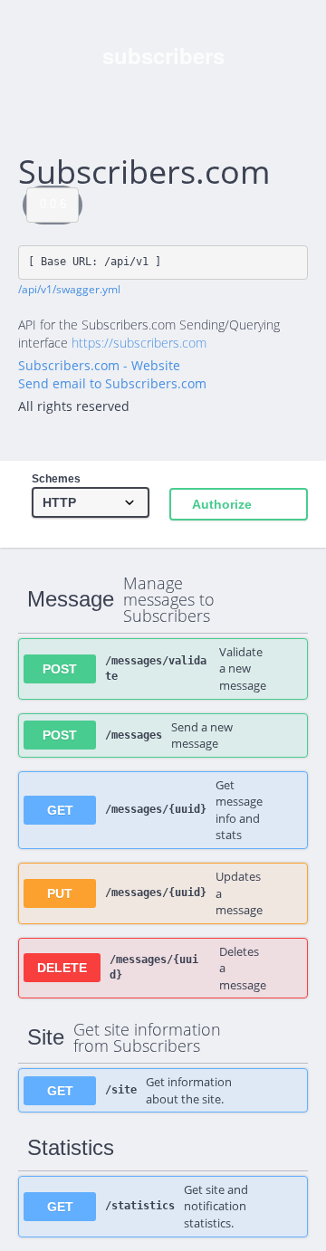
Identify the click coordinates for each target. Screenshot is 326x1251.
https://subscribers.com (139, 342)
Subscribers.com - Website (99, 365)
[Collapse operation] (275, 599)
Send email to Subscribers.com (112, 383)
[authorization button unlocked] (284, 668)
